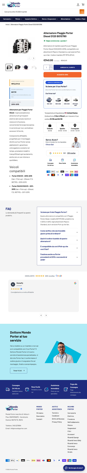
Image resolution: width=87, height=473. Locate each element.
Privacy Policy (57, 422)
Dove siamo (40, 416)
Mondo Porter (14, 469)
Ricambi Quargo (73, 437)
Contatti (39, 419)
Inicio (7, 24)
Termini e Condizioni (55, 414)
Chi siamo (39, 413)
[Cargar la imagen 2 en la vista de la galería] (17, 67)
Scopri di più (17, 370)
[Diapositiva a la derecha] (33, 58)
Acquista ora (62, 75)
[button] (3, 4)
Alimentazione (65, 19)
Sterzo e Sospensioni (49, 19)
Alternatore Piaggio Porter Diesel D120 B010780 (26, 24)
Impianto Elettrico (31, 19)
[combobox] (43, 12)
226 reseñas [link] (71, 153)
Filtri (69, 431)
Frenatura (71, 419)
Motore (17, 19)
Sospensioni (72, 428)
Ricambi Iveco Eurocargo (72, 444)
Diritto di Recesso (58, 419)
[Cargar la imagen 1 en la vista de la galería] (9, 67)
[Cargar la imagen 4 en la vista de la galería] (34, 67)
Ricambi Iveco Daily (74, 440)
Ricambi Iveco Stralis (72, 450)
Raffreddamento (73, 422)
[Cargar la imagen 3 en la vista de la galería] (25, 67)
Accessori (71, 434)
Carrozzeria (7, 19)
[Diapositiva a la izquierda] (29, 58)
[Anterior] (41, 315)
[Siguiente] (46, 315)
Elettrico (71, 416)
